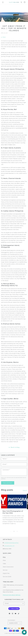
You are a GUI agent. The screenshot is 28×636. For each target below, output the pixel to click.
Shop (4, 560)
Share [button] (4, 37)
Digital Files (6, 573)
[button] (2, 2)
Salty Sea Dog (11, 633)
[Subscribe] (22, 603)
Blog (4, 557)
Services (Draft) (7, 576)
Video (4, 563)
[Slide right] (17, 531)
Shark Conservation (8, 566)
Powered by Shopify (19, 633)
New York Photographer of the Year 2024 (13, 512)
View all (25, 490)
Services (5, 570)
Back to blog (15, 447)
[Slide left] (10, 531)
